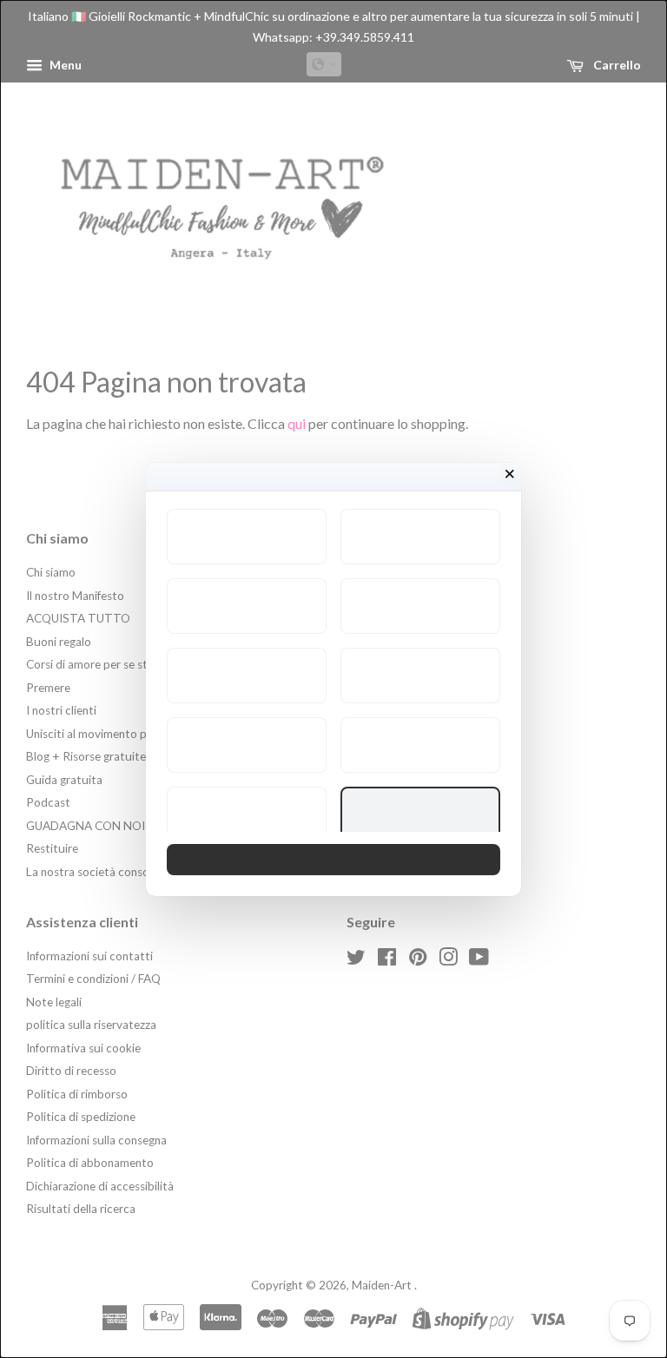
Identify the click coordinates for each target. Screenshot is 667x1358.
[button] (247, 536)
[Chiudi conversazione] (509, 474)
